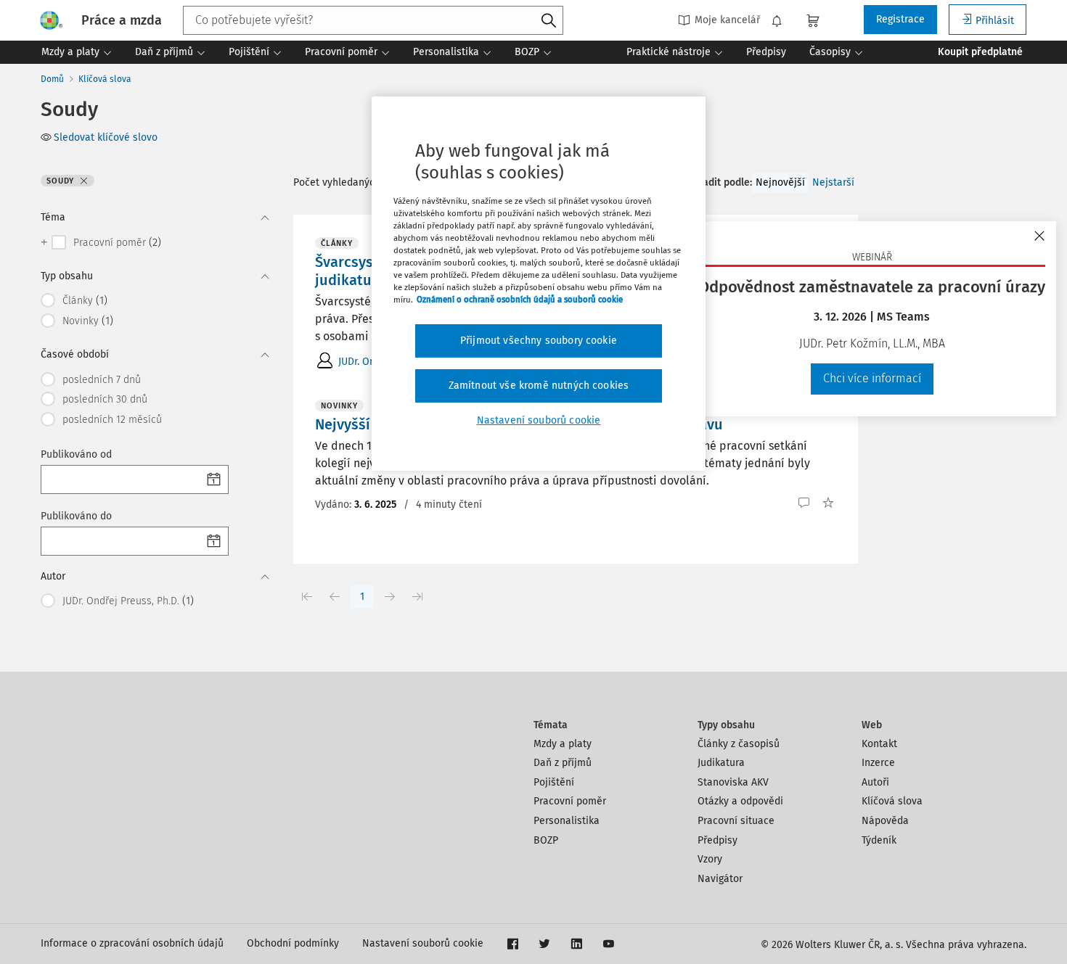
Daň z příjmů (563, 763)
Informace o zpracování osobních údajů (132, 943)
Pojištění (554, 782)
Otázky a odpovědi (740, 801)
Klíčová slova (104, 79)
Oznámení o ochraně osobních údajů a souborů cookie (520, 299)
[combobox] (373, 20)
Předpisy (717, 840)
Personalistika (567, 821)
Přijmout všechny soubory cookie (538, 340)
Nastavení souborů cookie (422, 943)
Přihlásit (995, 21)
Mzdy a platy (563, 744)
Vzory (710, 859)
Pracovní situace (736, 821)
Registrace (900, 19)
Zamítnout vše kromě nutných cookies (539, 385)
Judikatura (721, 763)
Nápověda (885, 821)
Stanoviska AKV (733, 782)
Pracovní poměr (570, 801)
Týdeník (879, 840)
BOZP (546, 840)
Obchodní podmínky (293, 943)
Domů (52, 79)
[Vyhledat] (549, 21)
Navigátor (720, 879)
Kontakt (879, 744)
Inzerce (878, 763)
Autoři (875, 782)
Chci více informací (872, 378)
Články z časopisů (739, 744)
